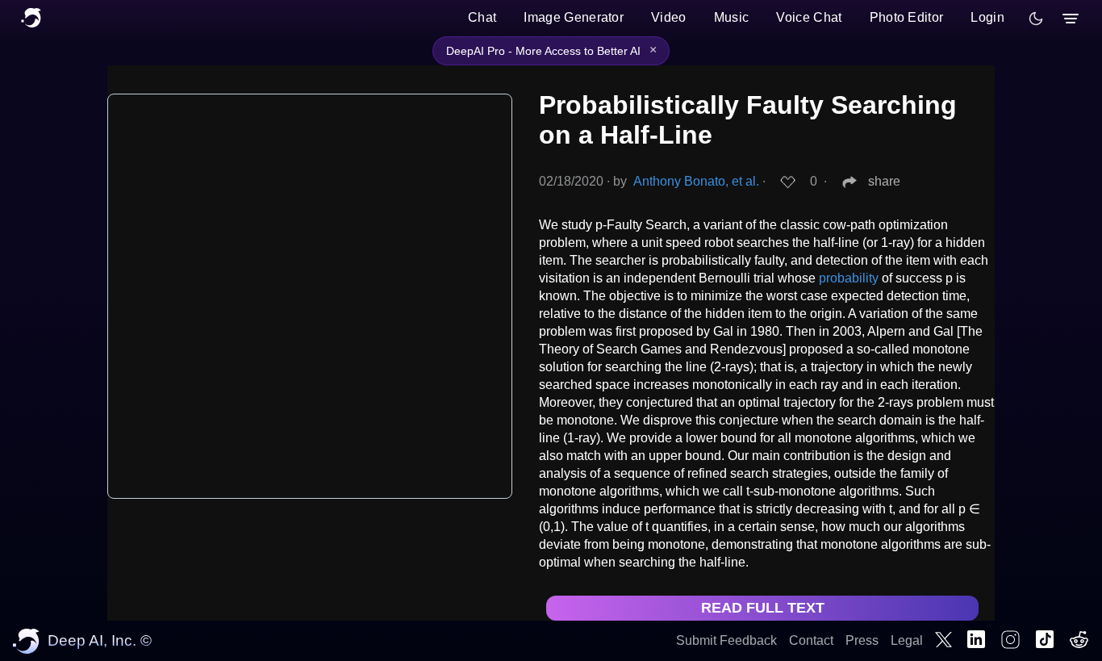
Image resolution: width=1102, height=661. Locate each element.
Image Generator (574, 17)
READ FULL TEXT (762, 608)
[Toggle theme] (1036, 18)
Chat (482, 17)
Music (731, 17)
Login (987, 17)
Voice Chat (808, 17)
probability (849, 278)
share (884, 181)
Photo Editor (907, 17)
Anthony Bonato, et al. (696, 181)
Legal (907, 640)
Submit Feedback (726, 640)
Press (862, 640)
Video (669, 17)
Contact (811, 640)
